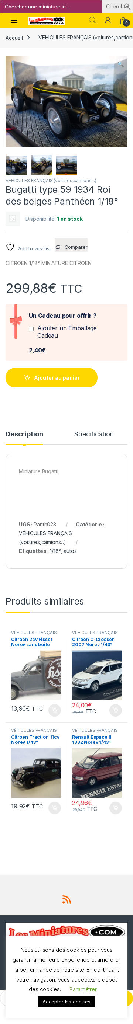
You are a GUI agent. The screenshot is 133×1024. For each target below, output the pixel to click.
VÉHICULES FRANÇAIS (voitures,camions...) (51, 180)
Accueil (14, 37)
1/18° (55, 551)
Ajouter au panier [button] (52, 710)
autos (70, 551)
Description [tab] (24, 434)
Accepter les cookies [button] (66, 1001)
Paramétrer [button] (83, 989)
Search (92, 20)
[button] (127, 6)
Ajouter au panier (57, 378)
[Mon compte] (108, 20)
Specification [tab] (93, 434)
